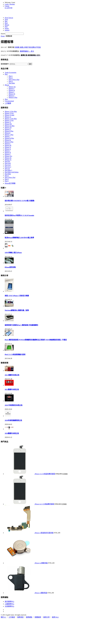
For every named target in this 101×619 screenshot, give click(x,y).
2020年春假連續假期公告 (13, 420)
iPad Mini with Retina (11, 172)
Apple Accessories (10, 72)
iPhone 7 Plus (9, 135)
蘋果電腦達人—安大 (27, 51)
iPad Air (7, 168)
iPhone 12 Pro (9, 113)
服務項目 (20, 617)
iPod (6, 99)
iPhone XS (8, 127)
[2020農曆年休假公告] (9, 429)
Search (3, 33)
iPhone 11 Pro (9, 120)
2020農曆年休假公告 (12, 433)
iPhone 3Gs (8, 156)
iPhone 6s (8, 140)
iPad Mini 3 (8, 170)
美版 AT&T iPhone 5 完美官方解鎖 (17, 295)
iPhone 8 (7, 133)
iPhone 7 (7, 136)
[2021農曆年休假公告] (9, 385)
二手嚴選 (8, 103)
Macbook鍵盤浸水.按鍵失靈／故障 (17, 310)
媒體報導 (38, 617)
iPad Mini (12, 83)
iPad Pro (7, 161)
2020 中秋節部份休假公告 (13, 405)
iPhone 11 (8, 122)
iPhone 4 (11, 88)
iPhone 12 (8, 117)
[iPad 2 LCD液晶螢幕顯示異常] (9, 350)
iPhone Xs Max (9, 126)
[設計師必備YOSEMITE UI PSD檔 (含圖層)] (9, 196)
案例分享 (46, 617)
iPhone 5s (8, 147)
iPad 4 (11, 81)
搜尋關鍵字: (5, 64)
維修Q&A (55, 617)
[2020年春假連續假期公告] (8, 416)
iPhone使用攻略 (10, 267)
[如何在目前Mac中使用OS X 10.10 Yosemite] (9, 211)
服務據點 (29, 617)
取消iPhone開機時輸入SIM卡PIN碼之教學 (19, 237)
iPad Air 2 (8, 167)
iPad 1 (11, 76)
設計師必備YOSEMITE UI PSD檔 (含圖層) (20, 200)
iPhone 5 (11, 92)
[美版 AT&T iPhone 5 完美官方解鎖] (9, 291)
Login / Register (10, 4)
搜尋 (30, 64)
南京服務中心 (9, 601)
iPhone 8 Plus (9, 131)
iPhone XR (8, 124)
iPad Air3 (8, 165)
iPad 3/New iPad (14, 79)
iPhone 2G (8, 159)
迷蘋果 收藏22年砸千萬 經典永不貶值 (28, 47)
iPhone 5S (12, 94)
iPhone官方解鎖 (10, 183)
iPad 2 (11, 78)
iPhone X (8, 129)
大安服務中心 (9, 606)
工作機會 (12, 617)
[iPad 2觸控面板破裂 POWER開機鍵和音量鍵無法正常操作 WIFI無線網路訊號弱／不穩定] (9, 335)
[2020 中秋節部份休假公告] (9, 401)
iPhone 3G (8, 158)
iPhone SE (8, 145)
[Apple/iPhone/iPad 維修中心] (11, 13)
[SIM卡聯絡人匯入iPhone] (9, 248)
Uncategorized (9, 101)
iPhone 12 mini (9, 115)
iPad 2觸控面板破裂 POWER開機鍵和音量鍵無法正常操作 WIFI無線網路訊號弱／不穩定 (36, 340)
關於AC (3, 617)
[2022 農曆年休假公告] (9, 370)
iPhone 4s (12, 90)
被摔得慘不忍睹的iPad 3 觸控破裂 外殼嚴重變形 (21, 325)
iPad (6, 74)
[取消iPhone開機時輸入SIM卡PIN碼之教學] (9, 233)
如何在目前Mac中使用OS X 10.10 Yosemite (19, 215)
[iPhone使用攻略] (9, 263)
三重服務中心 (9, 604)
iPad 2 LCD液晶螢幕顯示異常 (15, 354)
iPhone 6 (11, 95)
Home (3, 36)
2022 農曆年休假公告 (12, 375)
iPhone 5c (8, 149)
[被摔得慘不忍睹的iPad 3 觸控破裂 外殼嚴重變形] (9, 321)
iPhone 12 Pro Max (11, 111)
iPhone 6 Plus (13, 97)
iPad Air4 (8, 163)
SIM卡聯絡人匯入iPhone (13, 252)
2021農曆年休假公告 (12, 389)
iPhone (7, 85)
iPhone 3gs (12, 87)
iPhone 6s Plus (9, 138)
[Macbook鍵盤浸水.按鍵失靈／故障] (9, 306)
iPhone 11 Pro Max (11, 118)
